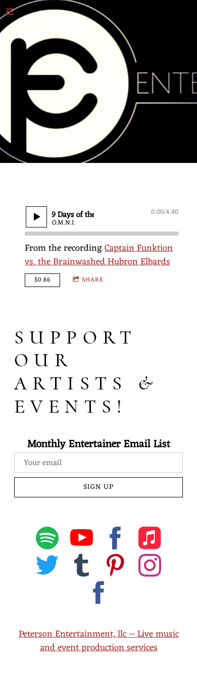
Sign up (98, 487)
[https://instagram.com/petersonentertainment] (149, 567)
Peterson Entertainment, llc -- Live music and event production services (99, 641)
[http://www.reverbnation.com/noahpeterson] (81, 567)
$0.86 (42, 280)
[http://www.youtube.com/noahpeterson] (81, 540)
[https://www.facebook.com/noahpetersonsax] (98, 594)
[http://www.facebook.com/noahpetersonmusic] (115, 540)
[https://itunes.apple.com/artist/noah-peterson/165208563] (149, 540)
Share (93, 280)
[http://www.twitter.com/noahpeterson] (47, 567)
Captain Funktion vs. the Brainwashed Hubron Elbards (99, 255)
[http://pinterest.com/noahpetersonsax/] (115, 567)
